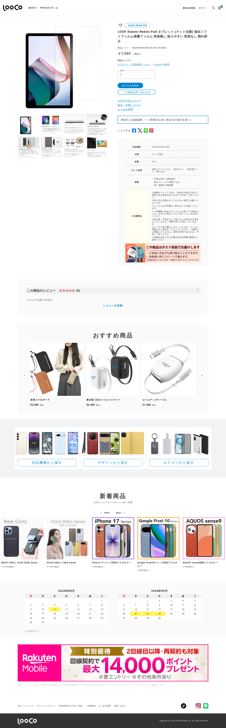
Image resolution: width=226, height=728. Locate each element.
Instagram (198, 705)
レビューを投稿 (113, 305)
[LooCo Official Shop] (12, 8)
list (56, 8)
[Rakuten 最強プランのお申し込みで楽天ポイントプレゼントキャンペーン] (113, 662)
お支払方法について (129, 100)
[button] (106, 513)
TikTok (183, 705)
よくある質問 (125, 109)
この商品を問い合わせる (136, 92)
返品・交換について (129, 105)
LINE (205, 705)
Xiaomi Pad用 (162, 64)
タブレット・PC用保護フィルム (134, 64)
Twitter (191, 705)
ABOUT (32, 8)
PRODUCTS (47, 8)
